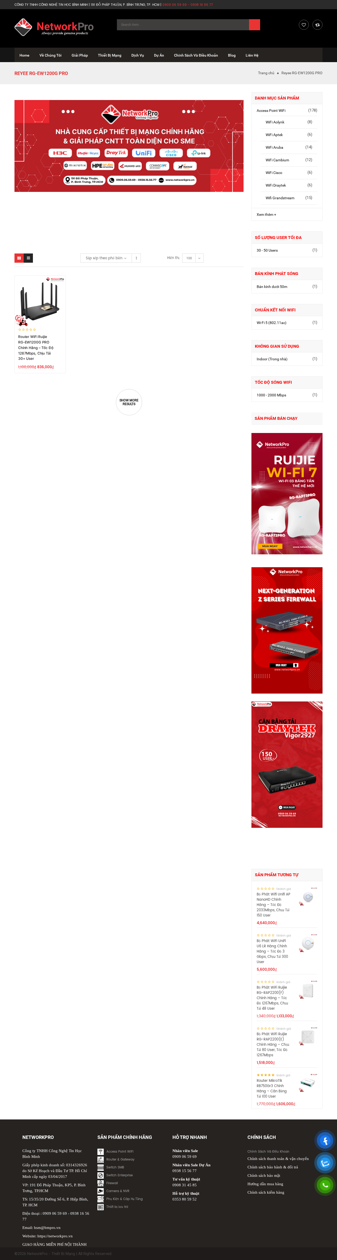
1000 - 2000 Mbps (271, 395)
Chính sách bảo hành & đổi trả (272, 1167)
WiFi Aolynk (275, 122)
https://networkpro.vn (55, 1236)
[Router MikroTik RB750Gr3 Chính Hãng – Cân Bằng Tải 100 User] (308, 1083)
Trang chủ (266, 73)
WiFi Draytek (276, 185)
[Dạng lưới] (19, 258)
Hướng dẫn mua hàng (265, 1184)
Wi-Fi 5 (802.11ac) (271, 323)
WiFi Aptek (274, 135)
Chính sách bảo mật (263, 1175)
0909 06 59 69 (55, 1213)
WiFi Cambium (277, 160)
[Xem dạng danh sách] (28, 258)
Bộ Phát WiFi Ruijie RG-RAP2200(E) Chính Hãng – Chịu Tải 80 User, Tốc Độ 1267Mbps (273, 1045)
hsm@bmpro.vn (47, 1228)
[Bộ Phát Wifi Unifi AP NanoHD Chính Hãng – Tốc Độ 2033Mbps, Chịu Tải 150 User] (308, 896)
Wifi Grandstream (280, 198)
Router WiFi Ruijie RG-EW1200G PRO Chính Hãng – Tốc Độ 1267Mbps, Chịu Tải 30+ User (35, 348)
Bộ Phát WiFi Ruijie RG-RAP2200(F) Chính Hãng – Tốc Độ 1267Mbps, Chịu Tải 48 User (272, 998)
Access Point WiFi (271, 110)
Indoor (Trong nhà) (272, 359)
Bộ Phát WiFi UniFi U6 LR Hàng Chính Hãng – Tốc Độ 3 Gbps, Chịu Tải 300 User (272, 951)
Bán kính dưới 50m (272, 287)
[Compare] (318, 25)
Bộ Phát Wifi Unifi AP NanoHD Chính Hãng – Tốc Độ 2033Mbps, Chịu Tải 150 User (273, 905)
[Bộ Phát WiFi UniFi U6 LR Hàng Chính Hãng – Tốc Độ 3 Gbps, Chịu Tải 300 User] (308, 943)
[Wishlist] (304, 25)
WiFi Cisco (274, 173)
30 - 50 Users (267, 250)
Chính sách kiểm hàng (265, 1192)
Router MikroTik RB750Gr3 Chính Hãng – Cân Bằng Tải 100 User (272, 1088)
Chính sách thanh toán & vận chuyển (278, 1159)
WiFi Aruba (274, 147)
